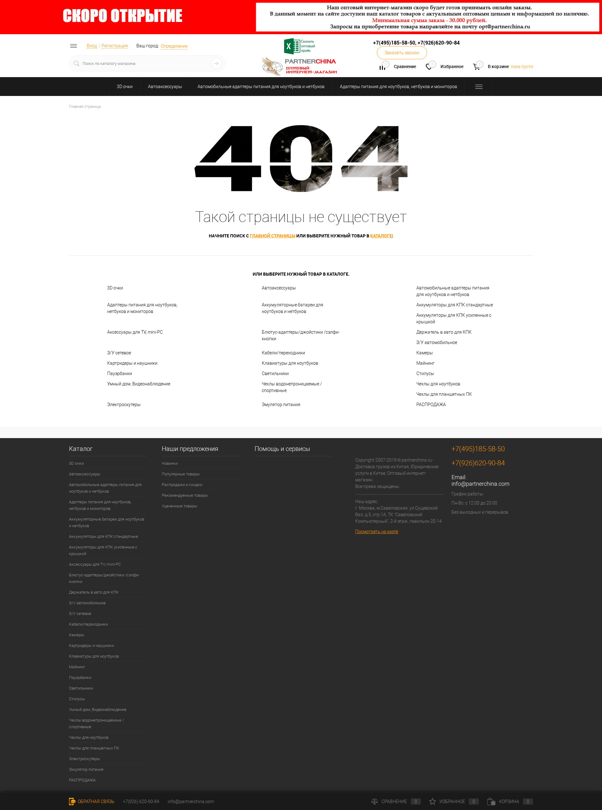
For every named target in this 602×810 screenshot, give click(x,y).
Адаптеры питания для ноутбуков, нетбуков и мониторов (398, 86)
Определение (174, 46)
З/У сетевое (119, 352)
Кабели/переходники (283, 352)
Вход (92, 45)
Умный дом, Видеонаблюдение (138, 383)
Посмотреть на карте (376, 531)
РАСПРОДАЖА (431, 404)
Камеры (424, 352)
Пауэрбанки (119, 373)
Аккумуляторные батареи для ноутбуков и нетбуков (292, 308)
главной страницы (272, 236)
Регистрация (115, 45)
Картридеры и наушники (132, 363)
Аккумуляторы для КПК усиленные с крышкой (453, 318)
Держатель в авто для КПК (444, 332)
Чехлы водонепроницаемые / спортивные (292, 387)
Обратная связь (95, 801)
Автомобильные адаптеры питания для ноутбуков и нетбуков (261, 86)
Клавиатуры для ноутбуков (290, 363)
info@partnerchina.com (481, 483)
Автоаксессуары (165, 86)
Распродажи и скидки (182, 484)
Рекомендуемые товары (185, 495)
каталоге (381, 236)
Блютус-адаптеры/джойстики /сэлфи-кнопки (301, 335)
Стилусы (425, 373)
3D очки (125, 86)
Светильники (275, 373)
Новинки (170, 463)
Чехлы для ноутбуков (438, 383)
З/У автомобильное (436, 342)
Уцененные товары (179, 506)
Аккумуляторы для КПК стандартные (454, 304)
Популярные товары (181, 474)
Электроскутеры (124, 404)
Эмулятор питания (281, 404)
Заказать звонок (402, 52)
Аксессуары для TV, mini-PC (135, 332)
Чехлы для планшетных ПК (444, 394)
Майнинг (425, 363)
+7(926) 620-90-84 (141, 801)
